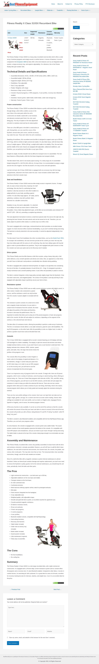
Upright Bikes (39, 10)
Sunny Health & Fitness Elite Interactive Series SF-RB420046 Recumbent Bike (82, 114)
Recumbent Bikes (26, 10)
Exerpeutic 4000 (21, 62)
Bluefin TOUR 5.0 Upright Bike (82, 143)
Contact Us (68, 4)
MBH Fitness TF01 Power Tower (82, 146)
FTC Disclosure (90, 4)
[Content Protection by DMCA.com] (58, 28)
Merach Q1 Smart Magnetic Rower (83, 154)
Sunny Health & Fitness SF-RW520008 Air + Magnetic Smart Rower (82, 67)
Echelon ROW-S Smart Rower (81, 94)
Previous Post (15, 589)
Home (53, 4)
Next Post (57, 589)
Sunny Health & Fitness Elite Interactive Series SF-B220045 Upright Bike (82, 81)
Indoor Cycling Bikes (10, 10)
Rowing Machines (72, 10)
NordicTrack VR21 (58, 238)
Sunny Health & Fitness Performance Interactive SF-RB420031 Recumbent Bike (81, 74)
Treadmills (60, 10)
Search (75, 22)
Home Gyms (85, 10)
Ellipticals (50, 10)
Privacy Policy (79, 4)
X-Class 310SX (12, 38)
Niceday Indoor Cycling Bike (81, 86)
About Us (60, 4)
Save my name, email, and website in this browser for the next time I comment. (32, 637)
